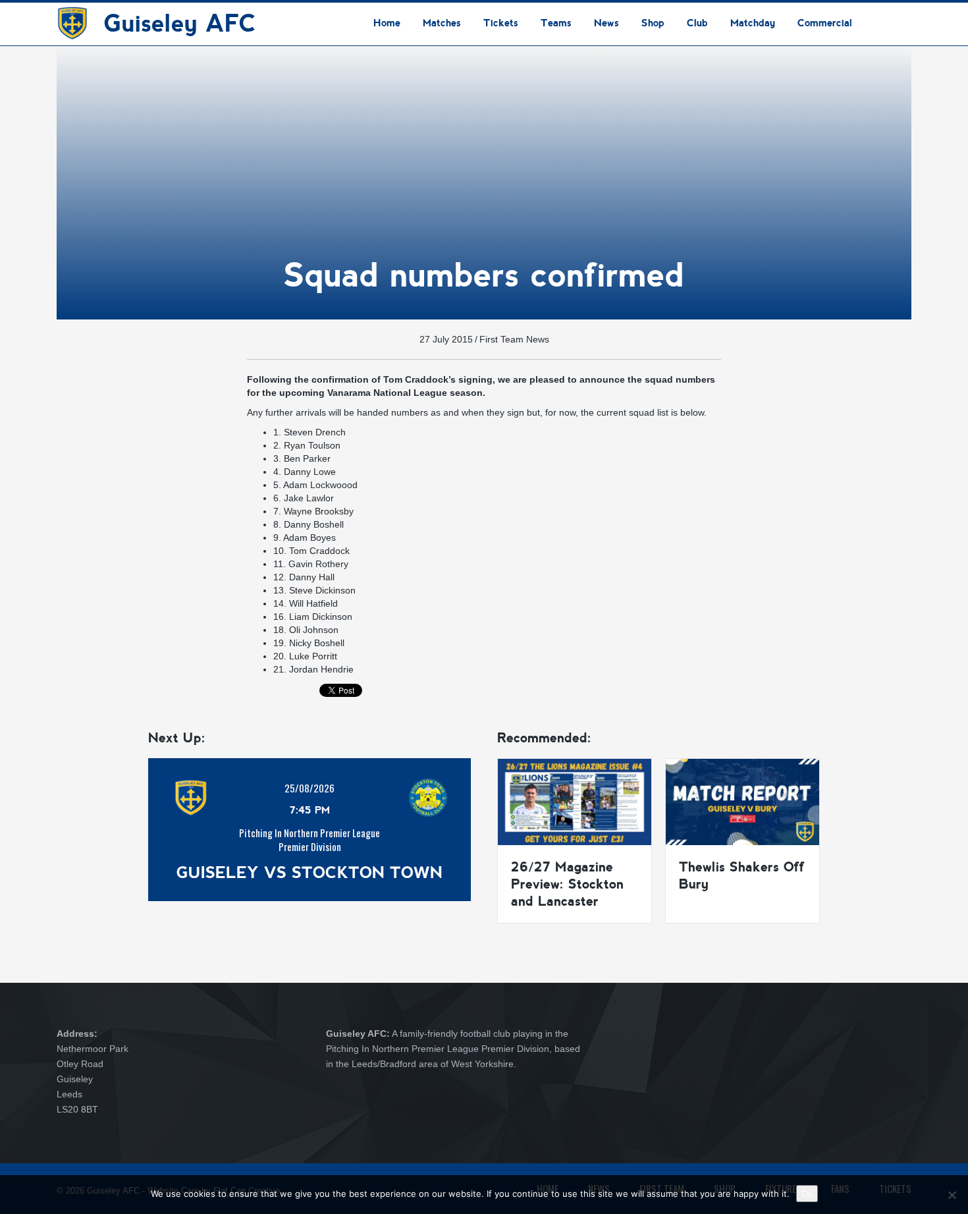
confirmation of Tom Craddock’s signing (402, 379)
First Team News (514, 339)
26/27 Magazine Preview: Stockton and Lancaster (567, 884)
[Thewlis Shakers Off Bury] (742, 801)
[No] (951, 1194)
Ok (807, 1193)
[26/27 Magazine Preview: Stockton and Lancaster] (574, 801)
